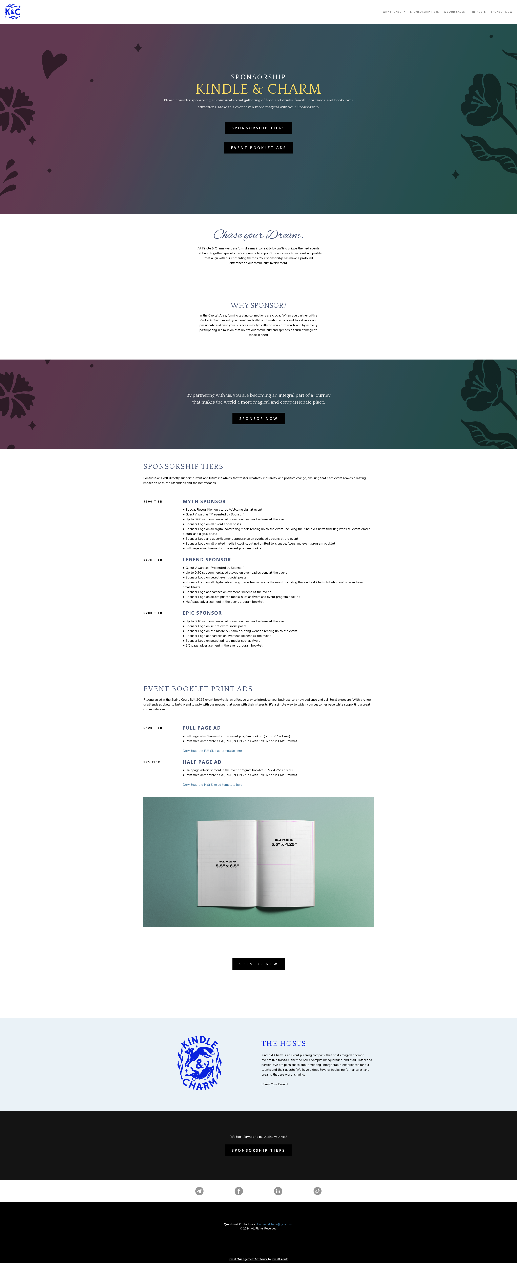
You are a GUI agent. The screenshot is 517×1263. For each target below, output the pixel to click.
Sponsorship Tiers (258, 127)
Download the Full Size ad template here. (213, 751)
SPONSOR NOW (501, 12)
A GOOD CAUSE (454, 12)
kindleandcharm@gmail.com (275, 1224)
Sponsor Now (258, 418)
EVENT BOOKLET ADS (258, 147)
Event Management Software (248, 1259)
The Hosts (478, 12)
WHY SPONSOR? (394, 12)
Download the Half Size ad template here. (213, 784)
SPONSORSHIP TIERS (424, 12)
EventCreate (280, 1259)
